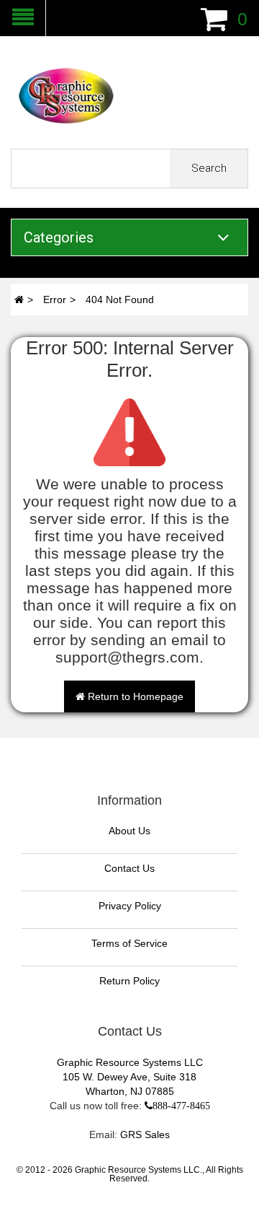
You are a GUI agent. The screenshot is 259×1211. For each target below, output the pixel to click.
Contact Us (129, 868)
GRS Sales (145, 1134)
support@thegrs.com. (129, 657)
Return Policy (129, 981)
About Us (129, 830)
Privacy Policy (130, 905)
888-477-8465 (181, 1106)
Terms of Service (129, 943)
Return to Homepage (134, 696)
